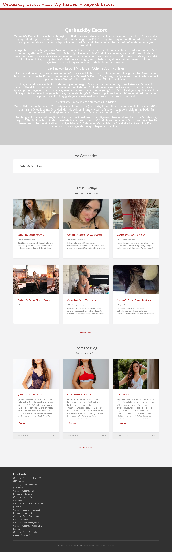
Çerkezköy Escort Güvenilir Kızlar (27, 526)
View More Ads (86, 332)
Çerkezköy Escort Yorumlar (31, 234)
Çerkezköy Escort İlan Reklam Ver (28, 478)
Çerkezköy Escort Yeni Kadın (81, 300)
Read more (23, 423)
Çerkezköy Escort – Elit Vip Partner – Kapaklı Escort (58, 4)
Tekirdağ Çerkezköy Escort (25, 484)
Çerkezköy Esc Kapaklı (23, 522)
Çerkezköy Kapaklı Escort (24, 497)
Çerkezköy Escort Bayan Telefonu (134, 300)
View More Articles (86, 447)
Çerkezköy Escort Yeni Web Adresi (84, 234)
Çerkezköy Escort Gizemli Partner (34, 300)
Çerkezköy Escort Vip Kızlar (131, 234)
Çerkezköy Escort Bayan (28, 239)
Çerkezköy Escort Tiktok (30, 394)
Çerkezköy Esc (124, 394)
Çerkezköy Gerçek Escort (80, 394)
